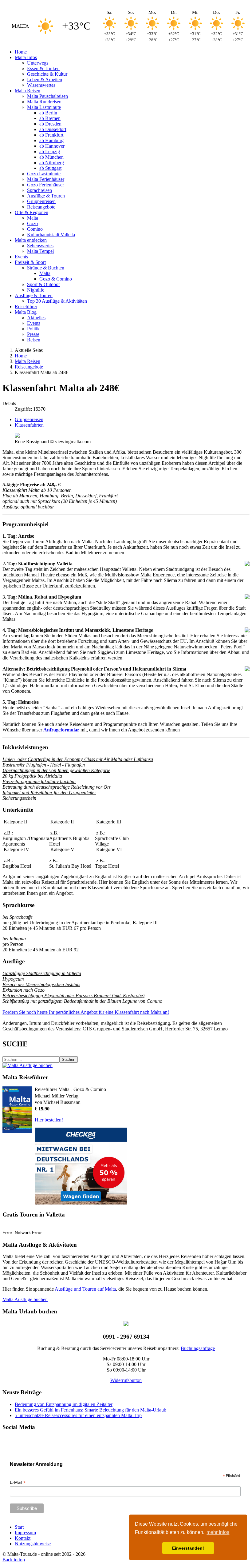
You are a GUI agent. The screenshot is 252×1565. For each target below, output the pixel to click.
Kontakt (22, 1538)
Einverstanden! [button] (188, 1548)
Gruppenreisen (29, 419)
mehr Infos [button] (218, 1532)
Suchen (68, 1059)
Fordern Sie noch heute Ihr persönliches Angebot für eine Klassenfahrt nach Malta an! (85, 1012)
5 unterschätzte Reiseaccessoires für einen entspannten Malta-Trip (78, 1415)
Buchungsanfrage (198, 1348)
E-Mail (18, 1482)
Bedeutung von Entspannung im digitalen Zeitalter (63, 1404)
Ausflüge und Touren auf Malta (85, 1289)
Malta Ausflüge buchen (25, 1299)
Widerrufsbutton (126, 1380)
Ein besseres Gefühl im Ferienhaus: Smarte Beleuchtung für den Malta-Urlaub (90, 1409)
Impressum (25, 1532)
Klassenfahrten (29, 425)
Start (19, 1527)
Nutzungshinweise (33, 1543)
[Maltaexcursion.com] (27, 1065)
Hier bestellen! (49, 1119)
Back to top (13, 1559)
